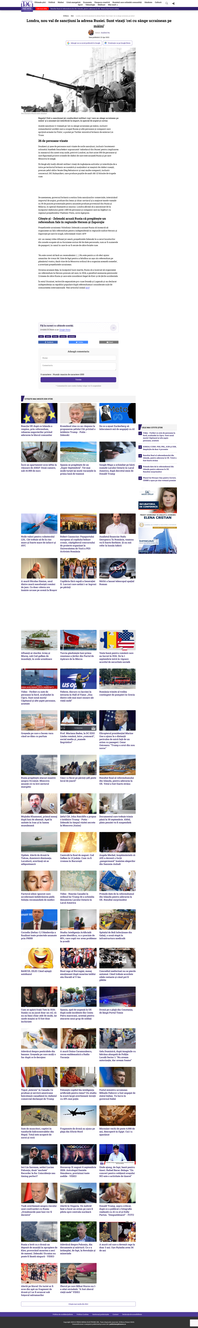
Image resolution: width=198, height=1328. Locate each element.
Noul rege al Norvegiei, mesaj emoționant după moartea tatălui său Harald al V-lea (77, 974)
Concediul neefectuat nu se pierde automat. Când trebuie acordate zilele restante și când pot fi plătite (117, 975)
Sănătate (148, 2)
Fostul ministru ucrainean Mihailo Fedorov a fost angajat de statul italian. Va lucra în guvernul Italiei (117, 1094)
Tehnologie (90, 4)
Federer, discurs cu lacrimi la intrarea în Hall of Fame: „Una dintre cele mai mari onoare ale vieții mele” (77, 696)
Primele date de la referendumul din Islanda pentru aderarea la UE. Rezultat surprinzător (116, 896)
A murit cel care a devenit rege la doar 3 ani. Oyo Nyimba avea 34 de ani (117, 1247)
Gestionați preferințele (100, 1314)
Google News (64, 330)
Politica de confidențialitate (63, 1314)
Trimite (78, 380)
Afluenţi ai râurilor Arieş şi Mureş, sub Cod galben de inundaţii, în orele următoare (36, 655)
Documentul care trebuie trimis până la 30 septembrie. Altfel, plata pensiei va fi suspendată (116, 819)
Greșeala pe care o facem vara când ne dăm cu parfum (37, 735)
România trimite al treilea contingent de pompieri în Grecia (117, 693)
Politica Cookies (83, 1314)
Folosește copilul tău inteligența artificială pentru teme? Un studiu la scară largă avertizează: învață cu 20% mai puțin (78, 1094)
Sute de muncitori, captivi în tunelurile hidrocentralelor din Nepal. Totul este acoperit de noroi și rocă (37, 1133)
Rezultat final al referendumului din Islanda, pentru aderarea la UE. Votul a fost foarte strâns (84, 9)
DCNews (27, 6)
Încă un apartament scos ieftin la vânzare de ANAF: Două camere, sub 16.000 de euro (39, 467)
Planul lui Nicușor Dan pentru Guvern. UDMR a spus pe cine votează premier (159, 479)
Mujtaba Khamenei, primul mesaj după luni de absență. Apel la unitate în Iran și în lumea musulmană (39, 821)
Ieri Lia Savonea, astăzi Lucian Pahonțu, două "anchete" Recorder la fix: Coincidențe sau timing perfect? (38, 1172)
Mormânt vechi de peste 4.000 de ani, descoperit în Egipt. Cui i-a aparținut (117, 1131)
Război (61, 2)
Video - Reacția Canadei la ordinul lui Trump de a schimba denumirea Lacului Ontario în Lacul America (77, 898)
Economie (87, 2)
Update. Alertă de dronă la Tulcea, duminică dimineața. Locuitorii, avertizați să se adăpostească (36, 859)
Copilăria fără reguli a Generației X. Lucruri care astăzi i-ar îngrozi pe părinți (78, 584)
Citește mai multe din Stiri (78, 1304)
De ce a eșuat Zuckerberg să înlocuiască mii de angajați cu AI (117, 427)
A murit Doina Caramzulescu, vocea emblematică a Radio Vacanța (76, 1054)
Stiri (72, 16)
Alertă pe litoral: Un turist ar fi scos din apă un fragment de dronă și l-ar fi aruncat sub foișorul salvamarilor (37, 1291)
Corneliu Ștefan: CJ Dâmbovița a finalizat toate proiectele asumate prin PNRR (39, 935)
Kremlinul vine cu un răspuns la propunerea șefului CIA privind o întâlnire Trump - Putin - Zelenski (77, 430)
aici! (88, 287)
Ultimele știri (40, 2)
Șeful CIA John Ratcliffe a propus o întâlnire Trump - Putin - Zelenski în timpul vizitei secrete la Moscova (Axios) (78, 821)
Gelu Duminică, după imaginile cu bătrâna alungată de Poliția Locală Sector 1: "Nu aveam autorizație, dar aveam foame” (117, 1056)
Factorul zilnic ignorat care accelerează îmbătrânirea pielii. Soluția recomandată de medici (38, 896)
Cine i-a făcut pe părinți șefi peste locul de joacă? (78, 779)
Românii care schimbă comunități (127, 2)
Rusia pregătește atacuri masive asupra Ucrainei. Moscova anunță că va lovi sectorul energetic (38, 782)
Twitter (80, 342)
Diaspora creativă (102, 2)
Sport (80, 4)
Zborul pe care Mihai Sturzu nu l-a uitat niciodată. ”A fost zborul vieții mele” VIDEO (78, 1289)
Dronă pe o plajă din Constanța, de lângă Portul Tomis (116, 1011)
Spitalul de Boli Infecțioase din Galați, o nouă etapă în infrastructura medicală (115, 935)
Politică (51, 2)
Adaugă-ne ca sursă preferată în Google (85, 43)
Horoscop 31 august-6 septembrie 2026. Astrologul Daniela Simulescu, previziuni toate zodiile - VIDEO (78, 1172)
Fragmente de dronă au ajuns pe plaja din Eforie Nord (77, 1130)
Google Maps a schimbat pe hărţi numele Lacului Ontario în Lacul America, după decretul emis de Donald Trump (117, 469)
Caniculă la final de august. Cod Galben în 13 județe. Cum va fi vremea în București (77, 858)
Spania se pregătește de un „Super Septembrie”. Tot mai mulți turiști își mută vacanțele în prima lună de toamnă (78, 469)
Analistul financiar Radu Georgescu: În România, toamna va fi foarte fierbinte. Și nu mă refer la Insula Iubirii (116, 541)
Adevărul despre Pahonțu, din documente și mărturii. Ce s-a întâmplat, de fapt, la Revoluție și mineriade (77, 1249)
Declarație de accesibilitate (132, 1314)
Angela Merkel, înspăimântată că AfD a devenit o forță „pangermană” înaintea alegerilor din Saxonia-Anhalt (117, 859)
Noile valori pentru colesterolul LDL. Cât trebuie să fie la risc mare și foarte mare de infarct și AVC (38, 541)
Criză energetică (73, 2)
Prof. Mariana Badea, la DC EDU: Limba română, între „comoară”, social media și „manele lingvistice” (77, 738)
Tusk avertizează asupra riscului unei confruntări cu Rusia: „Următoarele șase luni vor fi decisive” (38, 1210)
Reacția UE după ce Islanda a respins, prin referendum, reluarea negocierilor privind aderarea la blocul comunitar (36, 430)
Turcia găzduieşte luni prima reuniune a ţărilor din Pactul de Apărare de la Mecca (77, 655)
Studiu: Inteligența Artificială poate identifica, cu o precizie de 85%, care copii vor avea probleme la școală (78, 937)
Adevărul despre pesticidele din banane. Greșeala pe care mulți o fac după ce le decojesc (38, 1054)
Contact (115, 1314)
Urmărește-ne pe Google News (119, 43)
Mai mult (113, 4)
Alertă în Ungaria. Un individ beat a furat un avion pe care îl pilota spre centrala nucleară (76, 1208)
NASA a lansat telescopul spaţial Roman (116, 583)
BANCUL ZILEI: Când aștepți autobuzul (36, 972)
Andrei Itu (105, 32)
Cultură (158, 2)
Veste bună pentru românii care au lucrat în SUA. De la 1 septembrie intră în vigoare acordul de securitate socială (116, 657)
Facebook (49, 342)
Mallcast (101, 4)
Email (110, 342)
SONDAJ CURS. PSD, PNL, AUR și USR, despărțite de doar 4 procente (159, 447)
